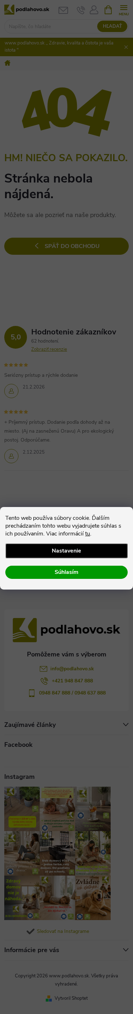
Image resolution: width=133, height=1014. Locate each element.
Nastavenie (66, 551)
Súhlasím (66, 572)
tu (87, 534)
